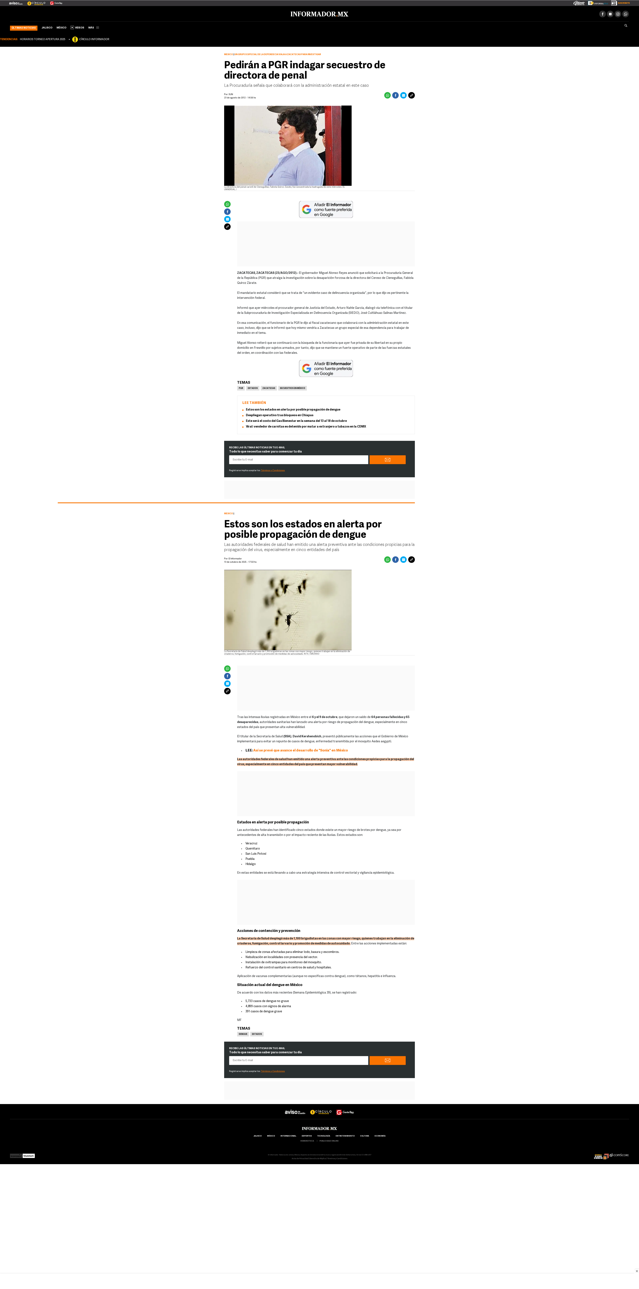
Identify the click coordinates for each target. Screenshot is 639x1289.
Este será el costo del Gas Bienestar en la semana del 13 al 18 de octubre (296, 420)
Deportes (307, 1135)
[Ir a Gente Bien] (54, 1)
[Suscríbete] (619, 2)
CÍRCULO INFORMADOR (94, 38)
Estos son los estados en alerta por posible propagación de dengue (293, 409)
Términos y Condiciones (273, 470)
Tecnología (323, 1135)
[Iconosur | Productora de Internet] (16, 1154)
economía (380, 1135)
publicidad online (329, 1140)
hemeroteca (307, 1140)
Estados (253, 388)
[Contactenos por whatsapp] (625, 13)
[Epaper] (596, 2)
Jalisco (47, 27)
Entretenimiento (345, 1135)
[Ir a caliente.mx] (579, 2)
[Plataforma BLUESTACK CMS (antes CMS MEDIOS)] (29, 1154)
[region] (319, 1281)
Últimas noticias (24, 27)
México (61, 27)
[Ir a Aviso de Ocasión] (295, 1108)
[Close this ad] (636, 1271)
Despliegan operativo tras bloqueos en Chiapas (279, 414)
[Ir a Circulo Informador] (34, 1)
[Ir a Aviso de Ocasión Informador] (16, 1)
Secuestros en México (292, 388)
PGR (241, 388)
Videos (79, 27)
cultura (364, 1135)
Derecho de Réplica (318, 1158)
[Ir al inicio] (49, 13)
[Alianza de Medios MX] (601, 1154)
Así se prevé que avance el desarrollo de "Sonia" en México (300, 750)
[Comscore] (619, 1154)
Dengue (243, 1034)
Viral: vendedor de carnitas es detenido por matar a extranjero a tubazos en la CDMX (306, 426)
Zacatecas (268, 388)
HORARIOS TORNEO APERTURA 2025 (42, 38)
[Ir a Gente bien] (345, 1108)
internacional (288, 1135)
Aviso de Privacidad (300, 1158)
